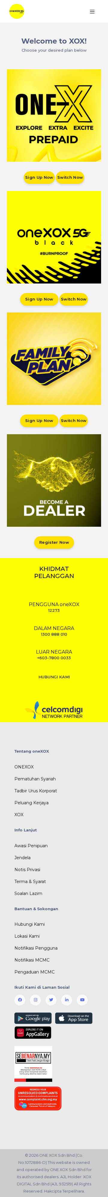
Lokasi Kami (27, 936)
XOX (18, 814)
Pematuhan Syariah (35, 779)
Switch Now (70, 177)
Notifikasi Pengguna (36, 948)
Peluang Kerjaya (31, 802)
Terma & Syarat (30, 881)
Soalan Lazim (28, 893)
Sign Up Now (39, 177)
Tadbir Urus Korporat (35, 791)
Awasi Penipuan (31, 845)
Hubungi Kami (29, 924)
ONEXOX (24, 767)
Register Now (54, 542)
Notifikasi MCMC (32, 960)
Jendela (22, 857)
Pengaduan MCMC (34, 972)
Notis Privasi (27, 869)
